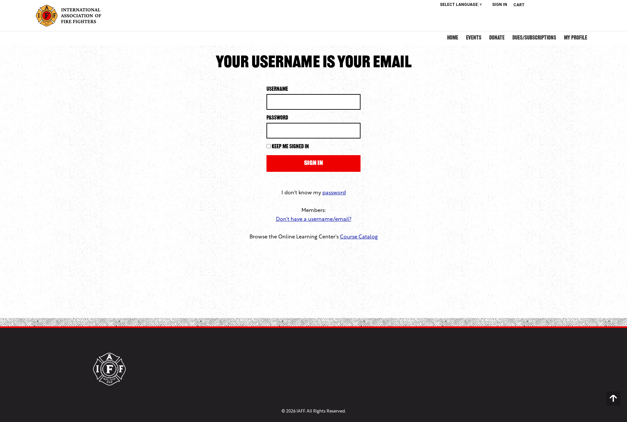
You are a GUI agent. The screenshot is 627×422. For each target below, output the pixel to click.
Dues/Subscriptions (534, 38)
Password (277, 118)
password (334, 193)
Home (452, 38)
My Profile (575, 38)
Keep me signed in (290, 147)
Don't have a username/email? (313, 219)
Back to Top (613, 398)
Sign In (499, 4)
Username (277, 89)
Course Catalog (359, 237)
